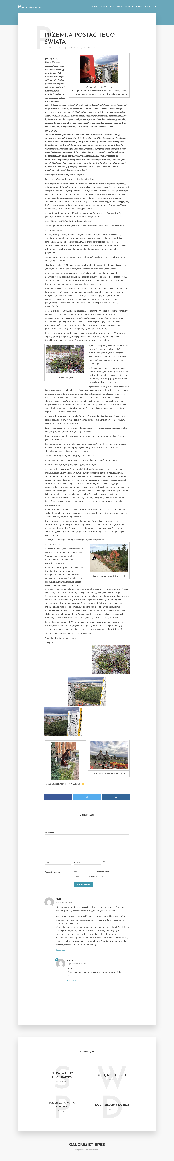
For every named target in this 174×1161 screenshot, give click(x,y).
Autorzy (103, 6)
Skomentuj (49, 832)
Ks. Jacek (53, 48)
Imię (47, 862)
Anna (59, 899)
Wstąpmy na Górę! (112, 1075)
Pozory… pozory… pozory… (62, 1105)
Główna (94, 6)
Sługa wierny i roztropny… (62, 1075)
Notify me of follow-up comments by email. (92, 871)
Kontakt (148, 6)
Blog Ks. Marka (116, 6)
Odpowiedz (60, 950)
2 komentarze (93, 48)
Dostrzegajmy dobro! (112, 1105)
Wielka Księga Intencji (133, 6)
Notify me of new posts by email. (89, 876)
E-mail (77, 862)
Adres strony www (52, 872)
